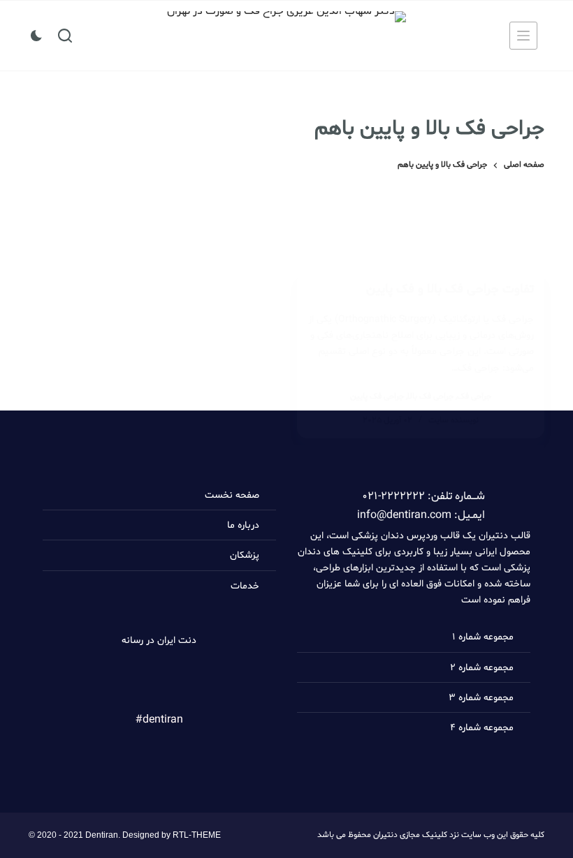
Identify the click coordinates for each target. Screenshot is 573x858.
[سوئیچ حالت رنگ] (36, 35)
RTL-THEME (197, 835)
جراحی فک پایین (377, 396)
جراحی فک (474, 396)
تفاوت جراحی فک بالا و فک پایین (450, 289)
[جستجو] (65, 36)
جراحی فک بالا (430, 396)
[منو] (523, 36)
